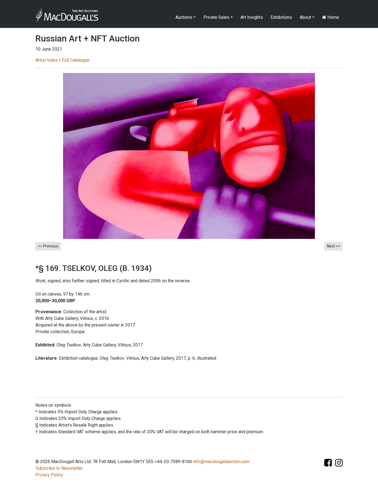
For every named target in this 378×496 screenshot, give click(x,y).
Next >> (333, 246)
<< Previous (48, 246)
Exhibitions (281, 17)
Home (332, 17)
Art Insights (251, 17)
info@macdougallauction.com (221, 461)
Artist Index (46, 60)
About (305, 17)
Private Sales (216, 17)
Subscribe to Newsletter (59, 468)
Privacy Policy (49, 474)
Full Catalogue (75, 60)
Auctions (183, 17)
